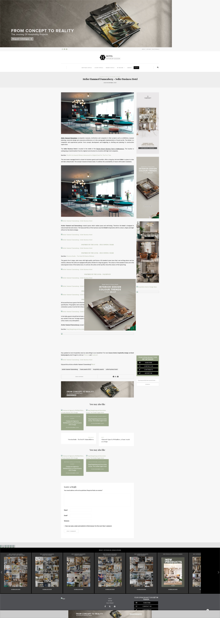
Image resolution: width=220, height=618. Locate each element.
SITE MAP (148, 49)
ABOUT (144, 49)
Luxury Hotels (99, 67)
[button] (218, 572)
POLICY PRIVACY (155, 49)
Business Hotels (104, 76)
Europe (118, 76)
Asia (90, 416)
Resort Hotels (110, 67)
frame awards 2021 (85, 369)
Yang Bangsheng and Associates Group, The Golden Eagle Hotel (97, 419)
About (110, 598)
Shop (136, 67)
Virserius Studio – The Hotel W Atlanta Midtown (80, 256)
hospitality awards (98, 369)
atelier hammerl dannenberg (70, 369)
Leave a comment (79, 376)
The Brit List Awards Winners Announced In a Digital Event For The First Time (89, 155)
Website (66, 521)
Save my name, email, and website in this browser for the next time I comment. (88, 526)
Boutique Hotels (87, 67)
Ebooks (129, 67)
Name (66, 510)
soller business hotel (112, 369)
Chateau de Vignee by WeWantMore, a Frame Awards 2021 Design (72, 422)
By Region (120, 67)
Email (66, 515)
